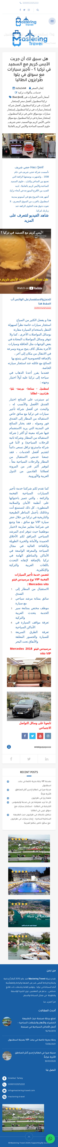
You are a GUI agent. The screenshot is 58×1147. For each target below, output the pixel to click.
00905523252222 (42, 308)
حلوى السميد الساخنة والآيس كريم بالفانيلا (29, 126)
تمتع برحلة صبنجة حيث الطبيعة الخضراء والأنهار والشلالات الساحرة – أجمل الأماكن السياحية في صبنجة (37, 1023)
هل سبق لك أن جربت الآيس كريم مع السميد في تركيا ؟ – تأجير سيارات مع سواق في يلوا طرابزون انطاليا (29, 70)
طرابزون (44, 393)
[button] (50, 1138)
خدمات (37, 92)
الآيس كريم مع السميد (33, 122)
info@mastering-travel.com (21, 1091)
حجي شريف (15, 122)
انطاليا (34, 393)
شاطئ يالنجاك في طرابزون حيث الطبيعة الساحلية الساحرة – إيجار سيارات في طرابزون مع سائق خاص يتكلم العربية (31, 819)
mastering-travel (16, 1097)
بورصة (20, 388)
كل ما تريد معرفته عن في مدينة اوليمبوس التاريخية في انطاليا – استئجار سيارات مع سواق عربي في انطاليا (31, 806)
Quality (47, 1143)
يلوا (12, 388)
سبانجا (31, 388)
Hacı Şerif (17, 97)
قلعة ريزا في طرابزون (41, 798)
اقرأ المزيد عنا (49, 1002)
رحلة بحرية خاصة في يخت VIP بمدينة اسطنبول (32, 1040)
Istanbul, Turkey (15, 1078)
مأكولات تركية (25, 92)
